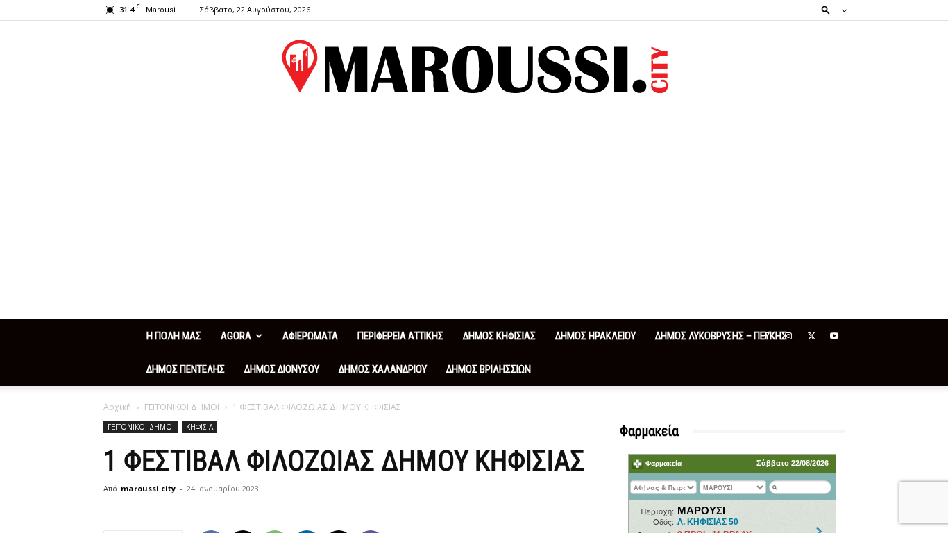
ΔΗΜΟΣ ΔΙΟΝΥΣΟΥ (281, 369)
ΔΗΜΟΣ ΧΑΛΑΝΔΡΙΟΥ (383, 369)
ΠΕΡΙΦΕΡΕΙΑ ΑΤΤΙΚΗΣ (400, 336)
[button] (830, 9)
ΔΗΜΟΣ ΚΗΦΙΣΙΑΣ (499, 336)
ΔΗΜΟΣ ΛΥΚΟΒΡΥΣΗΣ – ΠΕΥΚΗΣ (721, 336)
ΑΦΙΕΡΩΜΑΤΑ (310, 336)
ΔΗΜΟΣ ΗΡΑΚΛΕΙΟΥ (595, 336)
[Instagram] (788, 336)
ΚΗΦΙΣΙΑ (199, 427)
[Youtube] (834, 336)
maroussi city (148, 488)
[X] (811, 336)
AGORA (236, 336)
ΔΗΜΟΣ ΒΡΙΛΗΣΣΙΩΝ (488, 369)
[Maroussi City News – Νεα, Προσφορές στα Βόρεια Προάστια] (474, 67)
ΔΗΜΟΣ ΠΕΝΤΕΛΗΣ (185, 369)
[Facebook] (765, 336)
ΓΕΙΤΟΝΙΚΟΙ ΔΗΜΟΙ (181, 407)
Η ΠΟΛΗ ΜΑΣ (173, 336)
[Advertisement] (474, 215)
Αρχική (117, 407)
